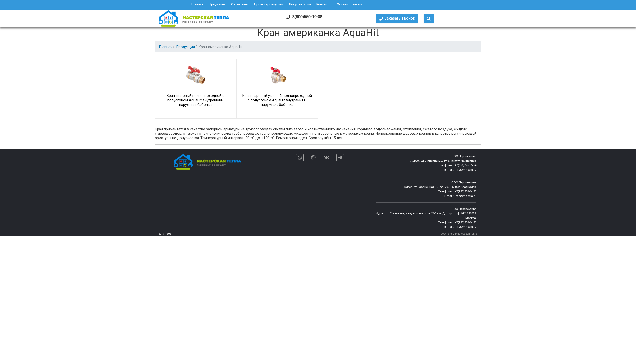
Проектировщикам (268, 4)
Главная (197, 4)
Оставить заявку (350, 4)
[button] (428, 19)
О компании (240, 4)
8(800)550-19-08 (306, 16)
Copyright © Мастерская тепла (459, 233)
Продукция (217, 4)
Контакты (323, 4)
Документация (300, 4)
